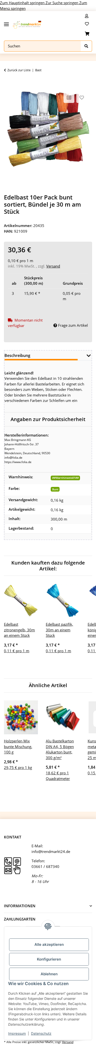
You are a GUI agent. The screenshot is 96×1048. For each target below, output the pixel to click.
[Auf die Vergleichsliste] (69, 97)
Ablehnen (49, 974)
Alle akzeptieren (49, 944)
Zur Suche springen (62, 2)
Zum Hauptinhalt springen (23, 2)
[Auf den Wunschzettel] (81, 97)
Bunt (55, 489)
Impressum (17, 1033)
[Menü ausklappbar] (6, 22)
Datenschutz (41, 1033)
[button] (86, 16)
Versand (53, 266)
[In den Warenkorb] (8, 83)
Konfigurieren (49, 959)
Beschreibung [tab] (17, 355)
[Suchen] (86, 46)
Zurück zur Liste (19, 70)
